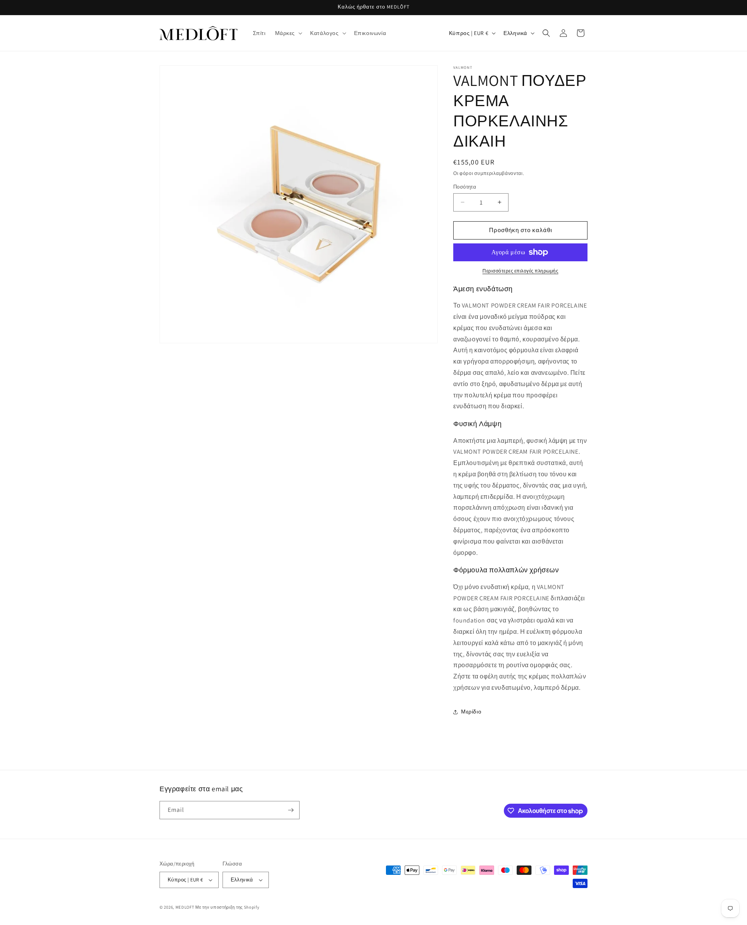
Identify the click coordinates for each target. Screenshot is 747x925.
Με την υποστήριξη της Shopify (227, 907)
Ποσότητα (464, 187)
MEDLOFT (185, 907)
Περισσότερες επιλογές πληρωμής (520, 271)
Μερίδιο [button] (471, 711)
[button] (288, 33)
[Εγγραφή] (290, 810)
